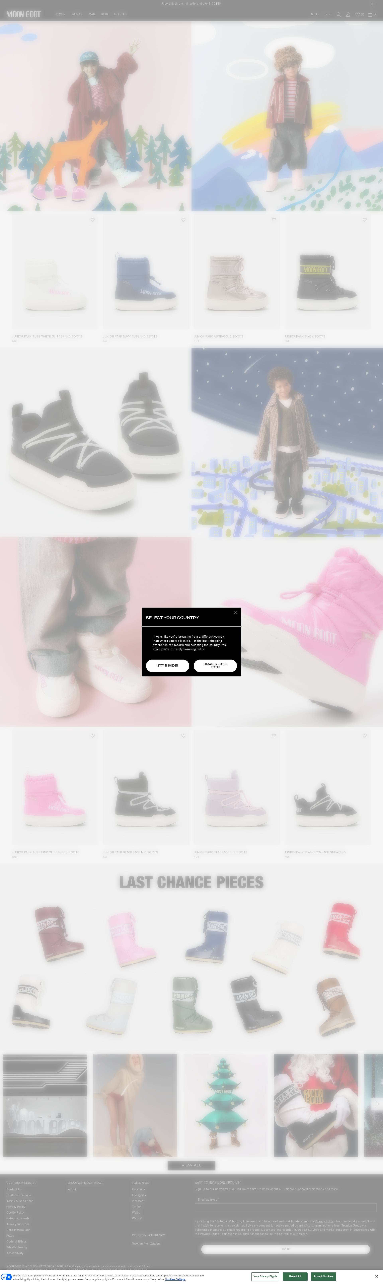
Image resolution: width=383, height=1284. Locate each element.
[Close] (376, 1276)
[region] (191, 1277)
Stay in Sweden (168, 665)
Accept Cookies (323, 1276)
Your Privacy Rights (265, 1276)
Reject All (295, 1276)
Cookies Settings (175, 1279)
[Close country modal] (235, 612)
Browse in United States (215, 665)
